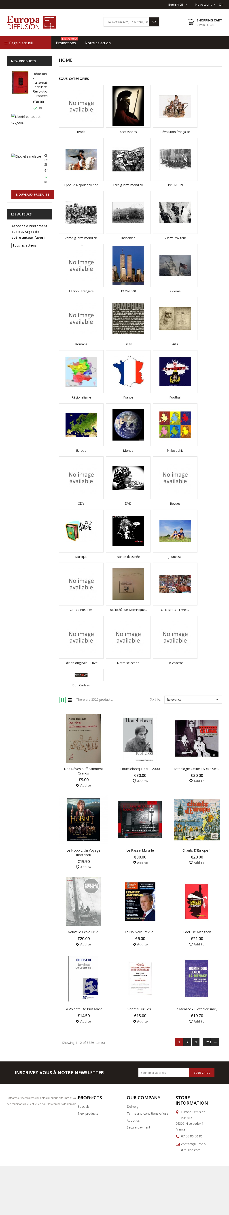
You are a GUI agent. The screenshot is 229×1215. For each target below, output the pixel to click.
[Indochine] (128, 212)
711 (208, 1042)
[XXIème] (175, 265)
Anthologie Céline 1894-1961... (197, 768)
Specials (83, 1106)
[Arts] (175, 318)
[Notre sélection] (128, 637)
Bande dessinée (128, 557)
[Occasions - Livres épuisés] (175, 584)
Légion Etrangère (81, 291)
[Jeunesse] (175, 531)
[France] (128, 371)
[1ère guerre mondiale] (128, 159)
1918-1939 (175, 185)
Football (175, 397)
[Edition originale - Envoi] (81, 637)
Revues (175, 503)
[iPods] (81, 106)
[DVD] (128, 477)
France (128, 397)
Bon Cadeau (81, 685)
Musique (81, 557)
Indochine (128, 238)
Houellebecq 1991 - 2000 (140, 768)
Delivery (132, 1106)
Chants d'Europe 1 (196, 850)
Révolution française (175, 132)
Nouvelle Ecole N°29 (83, 932)
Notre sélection (128, 663)
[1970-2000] (128, 265)
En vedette (175, 663)
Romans (81, 344)
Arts (175, 344)
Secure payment (138, 1127)
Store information (192, 1100)
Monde (128, 450)
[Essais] (128, 318)
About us (133, 1120)
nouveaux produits (33, 194)
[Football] (175, 371)
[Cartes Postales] (81, 584)
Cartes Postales (81, 610)
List (70, 700)
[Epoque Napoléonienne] (81, 159)
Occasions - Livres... (175, 610)
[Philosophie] (175, 424)
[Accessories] (128, 106)
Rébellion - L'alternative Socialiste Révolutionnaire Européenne (45, 84)
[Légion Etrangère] (81, 265)
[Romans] (81, 318)
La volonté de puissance (83, 1009)
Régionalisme (81, 397)
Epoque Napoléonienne (81, 185)
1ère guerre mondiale (128, 185)
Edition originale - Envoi (81, 663)
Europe (81, 450)
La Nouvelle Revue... (140, 932)
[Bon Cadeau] (81, 675)
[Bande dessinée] (128, 531)
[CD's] (81, 477)
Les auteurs (21, 214)
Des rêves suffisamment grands (83, 770)
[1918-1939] (175, 159)
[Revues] (175, 477)
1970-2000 (128, 291)
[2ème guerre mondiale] (81, 212)
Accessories (128, 132)
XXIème (175, 291)
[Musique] (81, 531)
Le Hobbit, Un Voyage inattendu (83, 852)
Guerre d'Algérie (175, 238)
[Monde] (128, 424)
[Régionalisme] (81, 371)
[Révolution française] (175, 106)
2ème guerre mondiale (81, 238)
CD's (81, 503)
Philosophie (175, 450)
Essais (128, 344)
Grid (62, 700)
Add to (85, 785)
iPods (81, 132)
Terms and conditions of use (147, 1113)
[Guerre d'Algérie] (175, 212)
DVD (128, 503)
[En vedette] (175, 637)
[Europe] (81, 424)
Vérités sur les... (140, 1009)
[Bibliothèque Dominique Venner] (128, 584)
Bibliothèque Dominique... (128, 610)
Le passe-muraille (140, 850)
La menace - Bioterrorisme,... (197, 1009)
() (221, 4)
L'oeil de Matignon (197, 932)
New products (88, 1113)
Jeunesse (175, 557)
